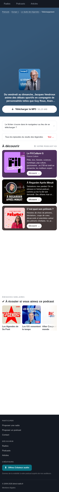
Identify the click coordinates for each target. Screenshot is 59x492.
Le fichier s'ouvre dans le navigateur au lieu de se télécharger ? (27, 125)
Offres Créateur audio (18, 468)
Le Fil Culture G (35, 153)
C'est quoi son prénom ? (40, 209)
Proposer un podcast (11, 430)
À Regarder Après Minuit (40, 182)
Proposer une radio (11, 425)
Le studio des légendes (30, 12)
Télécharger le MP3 (31, 109)
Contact (5, 435)
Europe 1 (15, 12)
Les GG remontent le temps (31, 327)
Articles (34, 4)
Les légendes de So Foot (10, 327)
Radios (7, 4)
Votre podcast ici (47, 146)
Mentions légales (8, 488)
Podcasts (20, 4)
